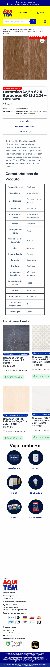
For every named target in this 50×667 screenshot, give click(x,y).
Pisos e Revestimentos (15, 29)
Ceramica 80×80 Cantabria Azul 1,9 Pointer (13, 360)
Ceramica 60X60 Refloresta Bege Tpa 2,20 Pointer (15, 421)
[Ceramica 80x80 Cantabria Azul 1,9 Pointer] (16, 338)
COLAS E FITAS (36, 517)
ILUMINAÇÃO (36, 493)
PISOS (14, 493)
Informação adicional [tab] (25, 126)
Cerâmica (20, 111)
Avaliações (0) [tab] (25, 132)
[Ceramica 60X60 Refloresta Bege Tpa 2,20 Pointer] (16, 399)
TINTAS (14, 517)
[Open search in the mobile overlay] (19, 21)
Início (4, 29)
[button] (45, 21)
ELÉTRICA (35, 468)
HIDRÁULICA (14, 468)
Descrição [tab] (24, 121)
